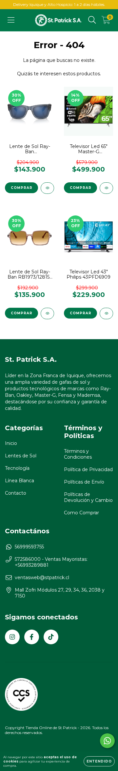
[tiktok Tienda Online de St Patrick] (51, 637)
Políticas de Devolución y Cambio (88, 497)
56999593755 (29, 547)
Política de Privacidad (88, 469)
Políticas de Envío (84, 482)
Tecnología (17, 468)
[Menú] (11, 20)
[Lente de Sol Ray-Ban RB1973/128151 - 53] (47, 313)
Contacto (15, 493)
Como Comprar (81, 513)
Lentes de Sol (20, 456)
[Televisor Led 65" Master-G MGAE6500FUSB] (106, 188)
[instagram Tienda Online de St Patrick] (12, 637)
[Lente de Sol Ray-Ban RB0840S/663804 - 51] (47, 188)
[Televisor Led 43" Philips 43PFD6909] (106, 313)
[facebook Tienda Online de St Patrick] (31, 637)
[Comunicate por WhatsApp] (107, 740)
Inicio (11, 443)
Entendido (99, 761)
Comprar (21, 188)
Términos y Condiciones (78, 454)
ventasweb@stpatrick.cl (42, 577)
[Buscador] (92, 20)
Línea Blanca (19, 481)
